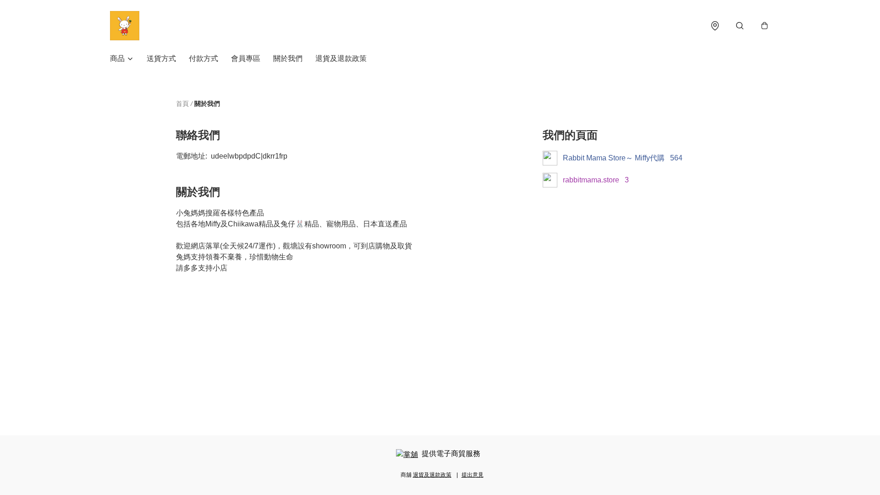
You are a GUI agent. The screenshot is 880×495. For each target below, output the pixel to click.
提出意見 (473, 475)
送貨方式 (161, 58)
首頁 (182, 103)
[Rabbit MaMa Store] (124, 25)
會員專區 (245, 58)
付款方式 (203, 58)
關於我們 (287, 58)
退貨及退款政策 (341, 58)
